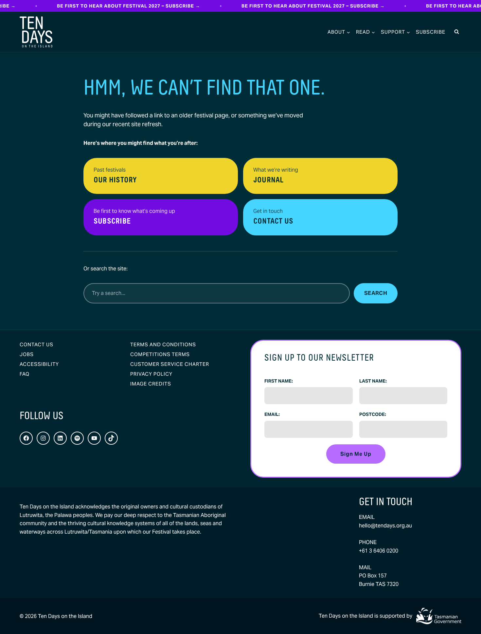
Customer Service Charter (169, 364)
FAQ (24, 374)
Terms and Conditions (163, 344)
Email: (272, 414)
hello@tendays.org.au (385, 525)
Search (375, 293)
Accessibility (39, 364)
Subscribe (430, 32)
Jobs (27, 354)
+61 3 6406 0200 (378, 550)
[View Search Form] (456, 32)
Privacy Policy (151, 374)
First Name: (278, 381)
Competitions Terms (160, 354)
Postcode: (372, 414)
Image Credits (150, 384)
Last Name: (373, 381)
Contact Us (36, 344)
